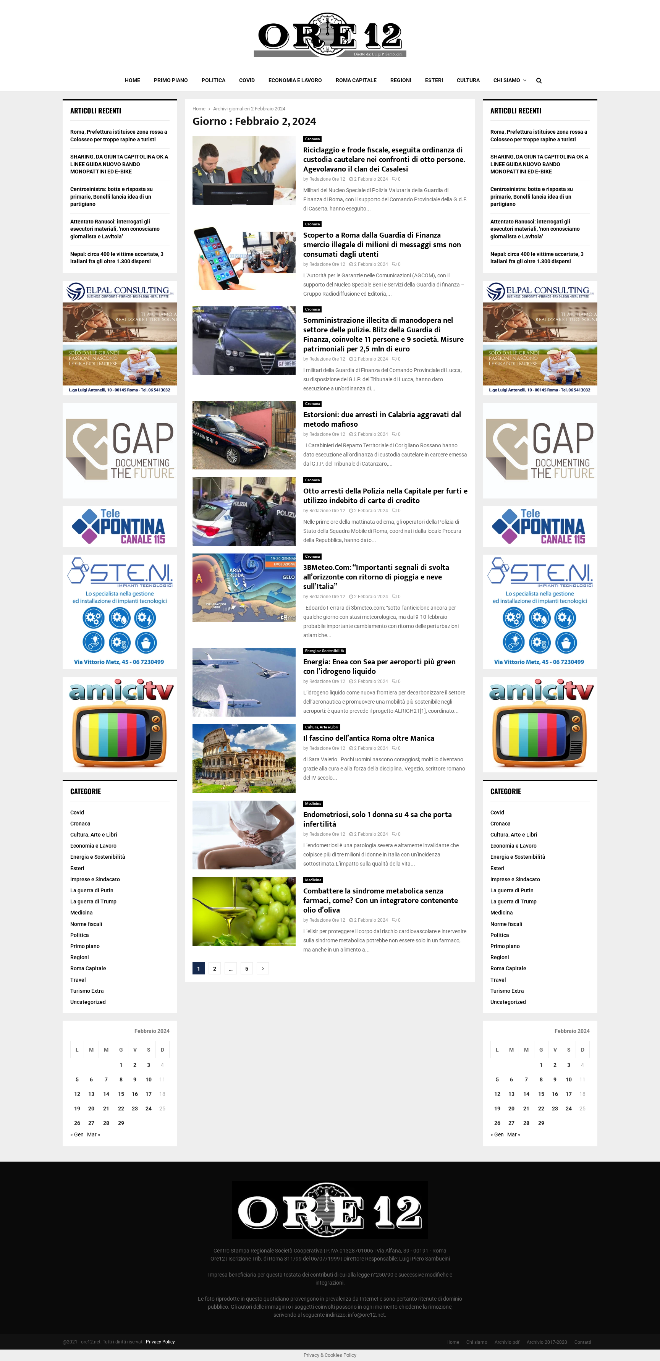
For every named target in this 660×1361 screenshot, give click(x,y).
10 (149, 1079)
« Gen (77, 1134)
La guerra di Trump (93, 901)
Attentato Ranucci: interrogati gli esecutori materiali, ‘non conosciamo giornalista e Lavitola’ (115, 229)
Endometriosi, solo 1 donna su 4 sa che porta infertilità (377, 819)
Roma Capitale (356, 80)
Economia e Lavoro (295, 80)
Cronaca (312, 139)
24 (149, 1108)
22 (121, 1108)
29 (121, 1123)
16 (135, 1094)
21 (106, 1108)
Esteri (434, 80)
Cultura (468, 80)
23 (135, 1108)
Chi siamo (506, 80)
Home (132, 80)
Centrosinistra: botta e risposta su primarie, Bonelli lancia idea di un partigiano (111, 196)
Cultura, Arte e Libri (321, 727)
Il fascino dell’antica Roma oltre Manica (368, 738)
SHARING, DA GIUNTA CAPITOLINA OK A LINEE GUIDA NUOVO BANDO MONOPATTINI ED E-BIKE (119, 164)
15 (121, 1094)
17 (149, 1094)
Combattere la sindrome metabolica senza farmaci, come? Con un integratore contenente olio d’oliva (380, 901)
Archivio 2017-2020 (547, 1342)
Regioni (400, 80)
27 (91, 1123)
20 (91, 1108)
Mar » (93, 1134)
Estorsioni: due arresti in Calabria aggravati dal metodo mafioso (382, 419)
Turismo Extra (87, 991)
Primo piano (171, 80)
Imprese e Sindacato (95, 879)
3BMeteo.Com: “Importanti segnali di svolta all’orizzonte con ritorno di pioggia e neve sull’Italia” (376, 577)
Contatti (582, 1342)
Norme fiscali (86, 924)
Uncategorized (88, 1002)
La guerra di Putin (91, 890)
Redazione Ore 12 (327, 179)
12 (77, 1094)
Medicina (313, 803)
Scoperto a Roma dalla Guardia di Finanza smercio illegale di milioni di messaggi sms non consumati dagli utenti (382, 245)
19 (77, 1108)
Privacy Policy (160, 1342)
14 (106, 1094)
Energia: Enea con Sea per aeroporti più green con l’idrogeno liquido (379, 666)
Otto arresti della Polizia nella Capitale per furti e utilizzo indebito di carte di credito (385, 496)
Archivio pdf (507, 1342)
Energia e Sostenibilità (324, 651)
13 (91, 1094)
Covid (247, 80)
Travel (78, 980)
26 (77, 1123)
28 (106, 1123)
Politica (213, 80)
